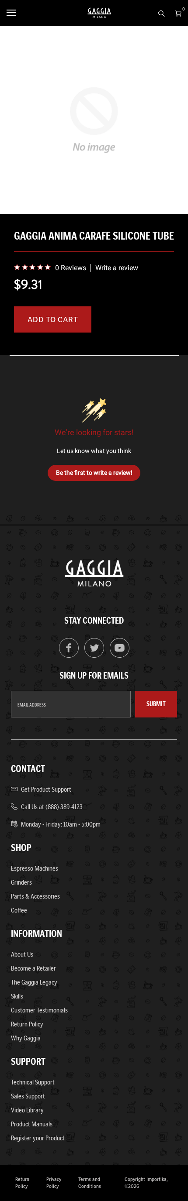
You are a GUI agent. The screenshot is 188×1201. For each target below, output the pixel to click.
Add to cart (53, 319)
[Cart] (176, 13)
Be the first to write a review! (94, 472)
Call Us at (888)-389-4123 (52, 807)
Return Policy (27, 1024)
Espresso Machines (34, 868)
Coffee (19, 910)
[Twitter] (94, 655)
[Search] (159, 13)
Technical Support (33, 1082)
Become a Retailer (33, 968)
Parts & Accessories (35, 896)
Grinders (21, 882)
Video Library (27, 1110)
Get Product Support (46, 789)
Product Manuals (31, 1124)
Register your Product (38, 1138)
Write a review (116, 268)
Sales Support (28, 1096)
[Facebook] (69, 655)
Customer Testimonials (39, 1010)
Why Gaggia (26, 1038)
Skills (17, 996)
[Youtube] (119, 655)
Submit (156, 704)
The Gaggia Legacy (34, 982)
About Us (22, 954)
